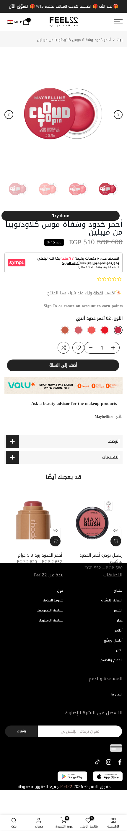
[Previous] (8, 114)
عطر (120, 620)
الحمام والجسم (111, 660)
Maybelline (104, 417)
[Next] (118, 114)
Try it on (60, 216)
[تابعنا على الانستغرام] (108, 762)
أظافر (119, 630)
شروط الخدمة (53, 600)
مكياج (118, 590)
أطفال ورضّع (113, 640)
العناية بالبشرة (112, 600)
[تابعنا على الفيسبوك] (120, 762)
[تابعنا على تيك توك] (97, 762)
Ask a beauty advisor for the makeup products (74, 404)
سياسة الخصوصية (50, 610)
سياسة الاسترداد (51, 620)
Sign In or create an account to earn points (83, 306)
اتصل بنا (117, 694)
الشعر (118, 610)
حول (60, 590)
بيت (120, 39)
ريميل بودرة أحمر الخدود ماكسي (101, 558)
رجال (119, 650)
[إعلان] (63, 6)
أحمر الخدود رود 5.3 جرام (40, 555)
